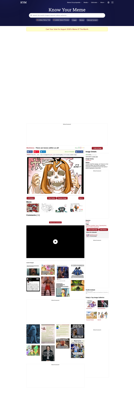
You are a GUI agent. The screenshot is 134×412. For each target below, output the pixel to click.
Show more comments (55, 222)
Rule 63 (99, 319)
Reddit (87, 222)
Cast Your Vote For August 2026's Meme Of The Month (67, 29)
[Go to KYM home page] (23, 3)
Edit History (103, 229)
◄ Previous (30, 198)
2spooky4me (102, 225)
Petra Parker (89, 308)
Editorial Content (92, 20)
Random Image (62, 198)
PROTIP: (29, 154)
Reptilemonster (93, 235)
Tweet (43, 151)
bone (97, 225)
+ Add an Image (97, 148)
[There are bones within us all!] (55, 175)
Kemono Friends (90, 319)
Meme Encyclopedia (74, 2)
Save (37, 151)
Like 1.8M (80, 151)
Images (74, 20)
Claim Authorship (92, 229)
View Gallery (51, 198)
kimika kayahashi (94, 227)
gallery (51, 154)
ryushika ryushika (90, 225)
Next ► (81, 198)
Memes (82, 20)
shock (87, 227)
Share (30, 151)
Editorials (94, 2)
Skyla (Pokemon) (101, 308)
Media (85, 2)
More (102, 2)
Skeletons (30, 148)
